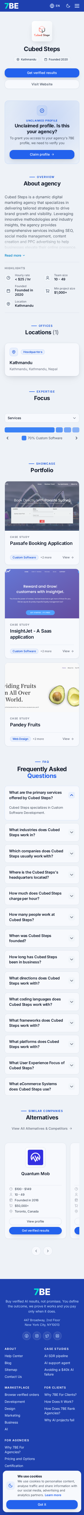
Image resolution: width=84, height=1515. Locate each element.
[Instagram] (37, 1336)
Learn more (53, 1495)
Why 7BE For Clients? (60, 1395)
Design (10, 1409)
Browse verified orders (22, 1395)
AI (6, 1429)
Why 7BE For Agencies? (14, 1449)
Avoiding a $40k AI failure (59, 1372)
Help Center (14, 1356)
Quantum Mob (35, 1173)
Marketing (12, 1415)
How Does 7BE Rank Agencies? (59, 1411)
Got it (42, 1504)
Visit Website (42, 84)
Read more (13, 255)
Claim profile (40, 154)
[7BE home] (42, 1292)
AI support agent (57, 1363)
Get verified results (42, 73)
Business (11, 1422)
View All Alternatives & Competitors (40, 1128)
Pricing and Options (20, 1459)
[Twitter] (47, 1336)
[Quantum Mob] (35, 1157)
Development (15, 1402)
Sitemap (11, 1370)
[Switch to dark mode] (68, 6)
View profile (35, 1221)
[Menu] (77, 5)
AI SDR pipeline (56, 1356)
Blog (8, 1363)
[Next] (76, 438)
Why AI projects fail (59, 1420)
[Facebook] (26, 1336)
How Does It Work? (58, 1402)
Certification (14, 1466)
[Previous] (7, 438)
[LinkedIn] (57, 1336)
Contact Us (13, 1377)
